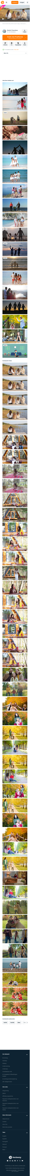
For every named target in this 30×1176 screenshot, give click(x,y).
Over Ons (4, 1123)
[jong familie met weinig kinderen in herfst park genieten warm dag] (14, 703)
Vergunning (5, 1090)
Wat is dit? (16, 49)
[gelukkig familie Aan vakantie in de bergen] (14, 190)
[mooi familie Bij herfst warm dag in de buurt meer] (14, 369)
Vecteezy (4, 1060)
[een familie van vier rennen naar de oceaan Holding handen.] (14, 965)
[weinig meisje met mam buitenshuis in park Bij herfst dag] (14, 994)
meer (19, 1022)
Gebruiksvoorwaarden (11, 1169)
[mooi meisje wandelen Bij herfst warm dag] (14, 471)
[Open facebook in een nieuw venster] (7, 1160)
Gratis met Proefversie (15, 37)
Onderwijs (5, 1068)
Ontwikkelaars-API (7, 1071)
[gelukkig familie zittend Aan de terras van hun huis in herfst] (14, 442)
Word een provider (7, 1126)
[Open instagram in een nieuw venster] (9, 1160)
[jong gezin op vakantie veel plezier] (14, 176)
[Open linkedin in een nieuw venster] (12, 1160)
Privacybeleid (20, 1169)
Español (4, 1138)
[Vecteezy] (2, 2)
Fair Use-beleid (14, 1170)
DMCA (4, 1092)
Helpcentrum (5, 1118)
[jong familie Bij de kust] (14, 205)
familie (12, 1022)
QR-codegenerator (7, 1081)
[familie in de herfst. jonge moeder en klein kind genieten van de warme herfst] (14, 747)
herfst (5, 1022)
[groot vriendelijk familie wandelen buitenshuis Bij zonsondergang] (14, 307)
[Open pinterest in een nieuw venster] (14, 1160)
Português (5, 1141)
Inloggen (22, 2)
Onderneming (6, 1065)
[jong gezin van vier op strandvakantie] (14, 277)
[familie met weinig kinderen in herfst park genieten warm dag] (14, 834)
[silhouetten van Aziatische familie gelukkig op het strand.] (14, 248)
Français (4, 1146)
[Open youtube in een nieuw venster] (21, 1160)
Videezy (4, 1062)
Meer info (6, 52)
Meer (3, 1149)
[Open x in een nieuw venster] (19, 1160)
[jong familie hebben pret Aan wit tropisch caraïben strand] (14, 161)
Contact (4, 1121)
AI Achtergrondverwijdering (9, 1078)
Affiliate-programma (7, 1095)
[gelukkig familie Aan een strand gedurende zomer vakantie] (14, 89)
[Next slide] (23, 1022)
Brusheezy (5, 1057)
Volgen (24, 32)
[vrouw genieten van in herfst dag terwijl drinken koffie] (14, 529)
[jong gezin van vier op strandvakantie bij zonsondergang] (14, 103)
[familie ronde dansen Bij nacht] (14, 147)
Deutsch (4, 1143)
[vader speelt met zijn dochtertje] (14, 132)
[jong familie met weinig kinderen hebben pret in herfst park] (14, 979)
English (4, 1135)
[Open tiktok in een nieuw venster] (17, 1160)
